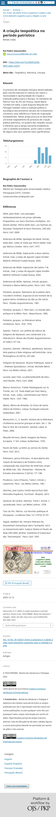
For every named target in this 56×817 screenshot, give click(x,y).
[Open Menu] (3, 3)
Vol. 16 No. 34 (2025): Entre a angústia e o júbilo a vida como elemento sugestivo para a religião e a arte (27, 14)
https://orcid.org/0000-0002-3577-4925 (22, 54)
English (8, 759)
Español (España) (13, 763)
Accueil (6, 10)
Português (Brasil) (13, 772)
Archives (16, 10)
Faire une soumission (17, 786)
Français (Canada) (13, 768)
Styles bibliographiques (15, 625)
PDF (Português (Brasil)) (18, 583)
